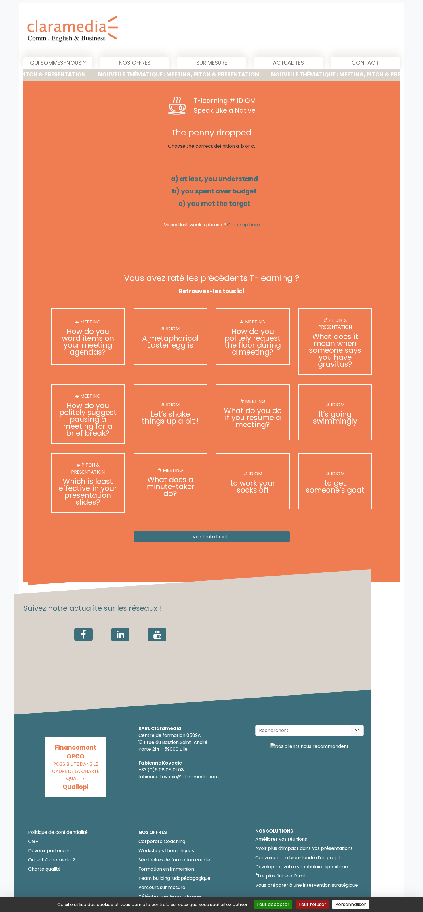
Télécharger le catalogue (169, 896)
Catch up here (243, 224)
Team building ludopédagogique (174, 878)
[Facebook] (83, 634)
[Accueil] (131, 29)
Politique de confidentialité (58, 832)
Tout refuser (312, 904)
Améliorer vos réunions (281, 839)
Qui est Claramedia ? (51, 860)
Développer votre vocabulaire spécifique (301, 866)
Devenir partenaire (49, 850)
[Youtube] (157, 634)
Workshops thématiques (166, 850)
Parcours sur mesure (161, 887)
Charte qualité (44, 869)
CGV (33, 841)
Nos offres (134, 63)
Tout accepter (272, 904)
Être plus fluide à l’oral (280, 876)
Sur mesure (211, 63)
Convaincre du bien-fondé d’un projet (297, 857)
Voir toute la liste (211, 537)
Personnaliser (350, 904)
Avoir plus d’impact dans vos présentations (304, 848)
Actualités (288, 63)
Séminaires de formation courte (174, 860)
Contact (365, 63)
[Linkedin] (120, 634)
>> (357, 730)
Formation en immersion (166, 869)
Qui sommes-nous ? (58, 63)
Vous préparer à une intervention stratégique (306, 885)
